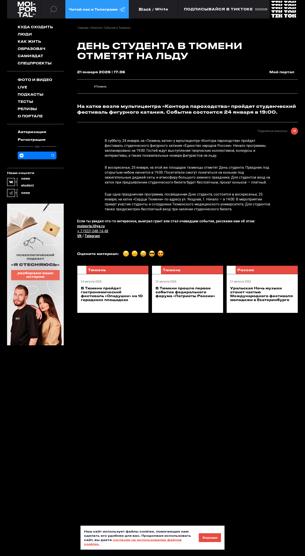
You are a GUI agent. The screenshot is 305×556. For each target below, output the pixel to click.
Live (22, 87)
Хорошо (209, 537)
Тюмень (97, 270)
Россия (245, 270)
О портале (30, 116)
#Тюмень (100, 86)
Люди (25, 34)
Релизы (27, 109)
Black (145, 9)
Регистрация (32, 139)
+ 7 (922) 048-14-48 (92, 231)
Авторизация (32, 132)
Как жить (29, 41)
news (25, 178)
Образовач (31, 49)
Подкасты (30, 94)
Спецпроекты (35, 63)
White (161, 9)
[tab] (37, 132)
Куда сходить (35, 27)
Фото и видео (35, 80)
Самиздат (30, 56)
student (27, 185)
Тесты (25, 102)
